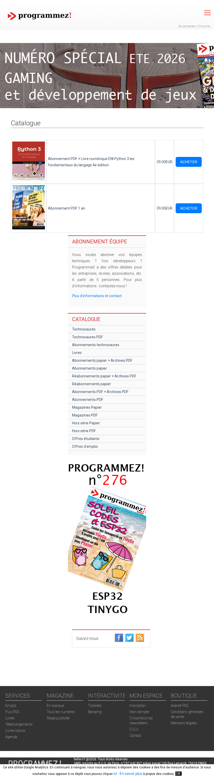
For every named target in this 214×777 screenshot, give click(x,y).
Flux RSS (12, 712)
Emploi (10, 705)
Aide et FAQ (179, 705)
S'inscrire (204, 26)
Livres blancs (15, 731)
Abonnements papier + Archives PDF (102, 360)
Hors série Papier (86, 423)
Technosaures (84, 329)
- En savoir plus (129, 774)
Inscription (137, 705)
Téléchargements (19, 724)
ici (115, 774)
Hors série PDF (84, 431)
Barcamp (95, 712)
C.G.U (133, 729)
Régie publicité (58, 718)
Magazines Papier (87, 407)
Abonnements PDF (87, 399)
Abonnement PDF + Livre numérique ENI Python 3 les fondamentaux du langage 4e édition (91, 162)
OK (178, 774)
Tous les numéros (61, 712)
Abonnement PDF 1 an (66, 208)
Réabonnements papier (91, 384)
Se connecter (186, 26)
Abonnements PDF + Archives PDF (100, 392)
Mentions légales (184, 723)
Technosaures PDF (87, 337)
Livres (77, 353)
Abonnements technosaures (95, 345)
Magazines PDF (85, 415)
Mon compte (139, 712)
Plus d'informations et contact (97, 296)
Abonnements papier (89, 368)
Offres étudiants (85, 439)
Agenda (11, 737)
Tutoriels (95, 705)
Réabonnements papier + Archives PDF (104, 376)
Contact (135, 735)
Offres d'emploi (85, 446)
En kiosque (55, 705)
